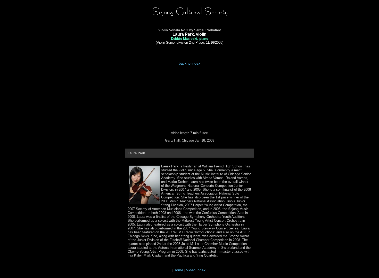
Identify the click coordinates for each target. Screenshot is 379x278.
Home (178, 270)
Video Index (195, 270)
